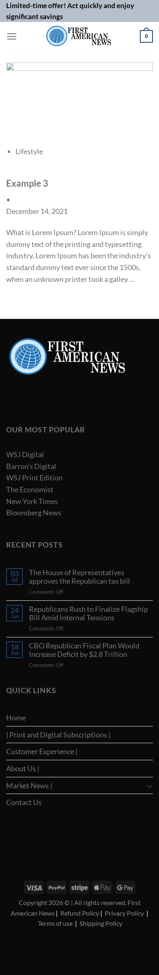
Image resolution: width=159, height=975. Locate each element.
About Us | (22, 768)
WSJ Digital (25, 454)
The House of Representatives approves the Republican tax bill (79, 577)
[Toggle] (149, 785)
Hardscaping (37, 855)
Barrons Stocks (91, 855)
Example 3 (27, 183)
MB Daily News (128, 945)
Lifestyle (29, 151)
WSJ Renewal (92, 934)
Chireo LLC (120, 934)
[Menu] (11, 36)
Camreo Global (83, 955)
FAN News (18, 934)
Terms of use (55, 923)
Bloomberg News (33, 512)
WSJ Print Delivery (128, 855)
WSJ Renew (75, 834)
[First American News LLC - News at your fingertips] (78, 36)
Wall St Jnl (99, 845)
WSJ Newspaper (106, 834)
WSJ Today (63, 855)
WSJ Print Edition (34, 477)
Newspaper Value (48, 955)
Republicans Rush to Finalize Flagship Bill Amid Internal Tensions (88, 613)
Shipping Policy (101, 923)
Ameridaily (136, 834)
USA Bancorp (23, 834)
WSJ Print (65, 866)
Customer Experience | (41, 751)
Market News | (29, 785)
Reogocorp (65, 934)
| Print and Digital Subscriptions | (58, 734)
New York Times (32, 501)
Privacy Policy (124, 913)
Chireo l (142, 934)
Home (16, 717)
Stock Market (114, 955)
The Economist (29, 489)
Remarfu (77, 845)
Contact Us (24, 802)
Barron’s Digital (31, 466)
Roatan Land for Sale (89, 945)
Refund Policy (79, 913)
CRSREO (22, 945)
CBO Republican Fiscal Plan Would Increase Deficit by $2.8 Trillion (84, 650)
